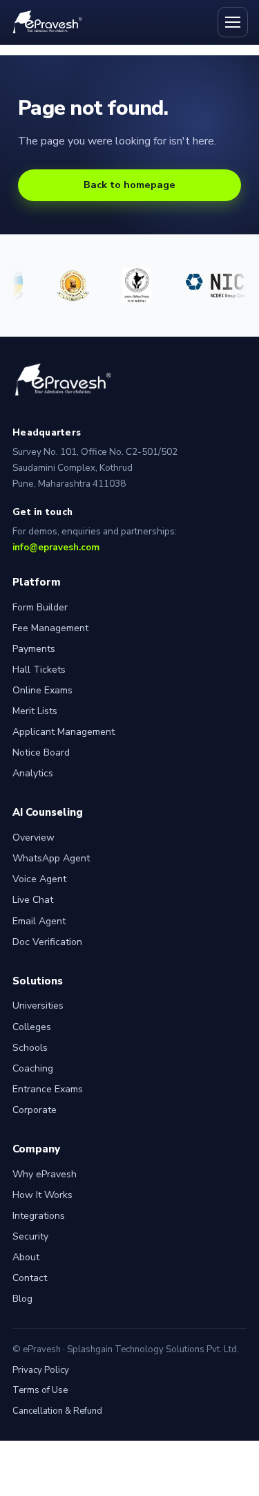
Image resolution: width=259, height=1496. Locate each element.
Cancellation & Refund (57, 1411)
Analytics (32, 773)
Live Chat (32, 899)
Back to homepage (129, 184)
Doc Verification (47, 941)
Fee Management (50, 628)
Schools (30, 1047)
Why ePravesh (44, 1174)
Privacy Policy (40, 1370)
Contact (29, 1277)
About (25, 1257)
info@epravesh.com (55, 547)
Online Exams (42, 690)
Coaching (32, 1068)
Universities (38, 1005)
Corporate (34, 1109)
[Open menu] (233, 22)
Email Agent (39, 921)
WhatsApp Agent (51, 858)
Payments (33, 648)
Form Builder (40, 607)
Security (30, 1236)
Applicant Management (63, 731)
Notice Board (41, 752)
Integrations (38, 1215)
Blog (22, 1298)
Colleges (31, 1027)
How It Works (42, 1195)
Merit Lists (34, 711)
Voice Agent (39, 879)
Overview (33, 837)
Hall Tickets (39, 669)
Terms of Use (40, 1390)
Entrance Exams (47, 1089)
